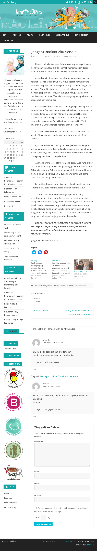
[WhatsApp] (88, 2)
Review (30, 35)
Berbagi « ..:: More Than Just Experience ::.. (60, 376)
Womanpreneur (62, 35)
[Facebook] (69, 2)
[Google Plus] (73, 2)
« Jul (5, 160)
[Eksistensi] (63, 269)
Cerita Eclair (44, 35)
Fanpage (13, 331)
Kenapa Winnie (41, 310)
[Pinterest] (85, 2)
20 (5, 155)
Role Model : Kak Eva (82, 271)
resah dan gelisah (45, 285)
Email (37, 484)
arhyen (46, 383)
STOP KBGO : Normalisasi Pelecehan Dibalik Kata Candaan (13, 180)
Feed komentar (10, 502)
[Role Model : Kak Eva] (83, 264)
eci (5, 224)
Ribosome (70, 541)
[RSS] (91, 2)
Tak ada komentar (69, 56)
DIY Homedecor (81, 35)
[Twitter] (67, 2)
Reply (34, 369)
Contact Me (8, 40)
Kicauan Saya (10, 348)
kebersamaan (80, 285)
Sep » (11, 160)
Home (5, 35)
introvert (70, 285)
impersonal (61, 285)
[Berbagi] (41, 269)
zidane (6, 248)
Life (35, 285)
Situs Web (38, 496)
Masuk (7, 493)
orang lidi (47, 340)
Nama (37, 472)
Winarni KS (36, 56)
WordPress (89, 545)
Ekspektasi (8, 206)
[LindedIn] (76, 2)
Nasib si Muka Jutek (12, 201)
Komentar (39, 441)
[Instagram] (82, 2)
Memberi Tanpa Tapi (12, 197)
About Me (17, 35)
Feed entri (8, 498)
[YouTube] (79, 2)
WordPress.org (10, 507)
